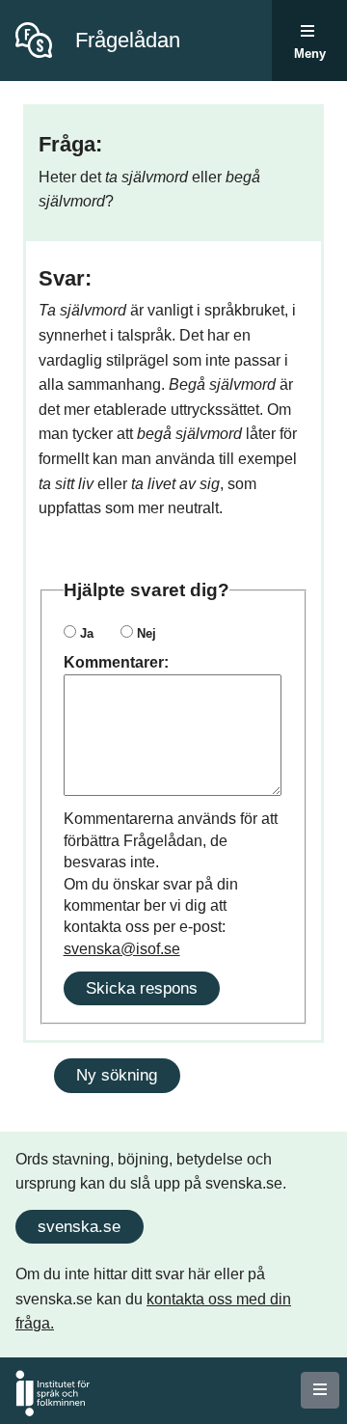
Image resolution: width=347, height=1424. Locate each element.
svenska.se (79, 1226)
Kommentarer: (116, 662)
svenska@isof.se (122, 949)
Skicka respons (142, 988)
